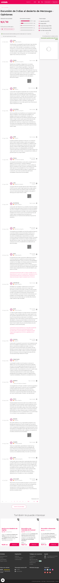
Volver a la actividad (4, 7)
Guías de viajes (18, 559)
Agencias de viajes (34, 559)
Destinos (17, 556)
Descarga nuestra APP (21, 567)
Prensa (1, 557)
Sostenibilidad (3, 559)
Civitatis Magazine (19, 557)
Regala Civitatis (3, 561)
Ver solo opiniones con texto (9, 36)
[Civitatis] (4, 2)
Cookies (56, 581)
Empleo (31, 564)
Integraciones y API (34, 561)
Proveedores (32, 556)
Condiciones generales (36, 581)
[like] (18, 520)
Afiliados (31, 557)
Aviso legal (43, 581)
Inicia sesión (47, 2)
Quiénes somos (3, 556)
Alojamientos (32, 562)
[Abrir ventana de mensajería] (3, 580)
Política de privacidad (50, 581)
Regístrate (55, 2)
